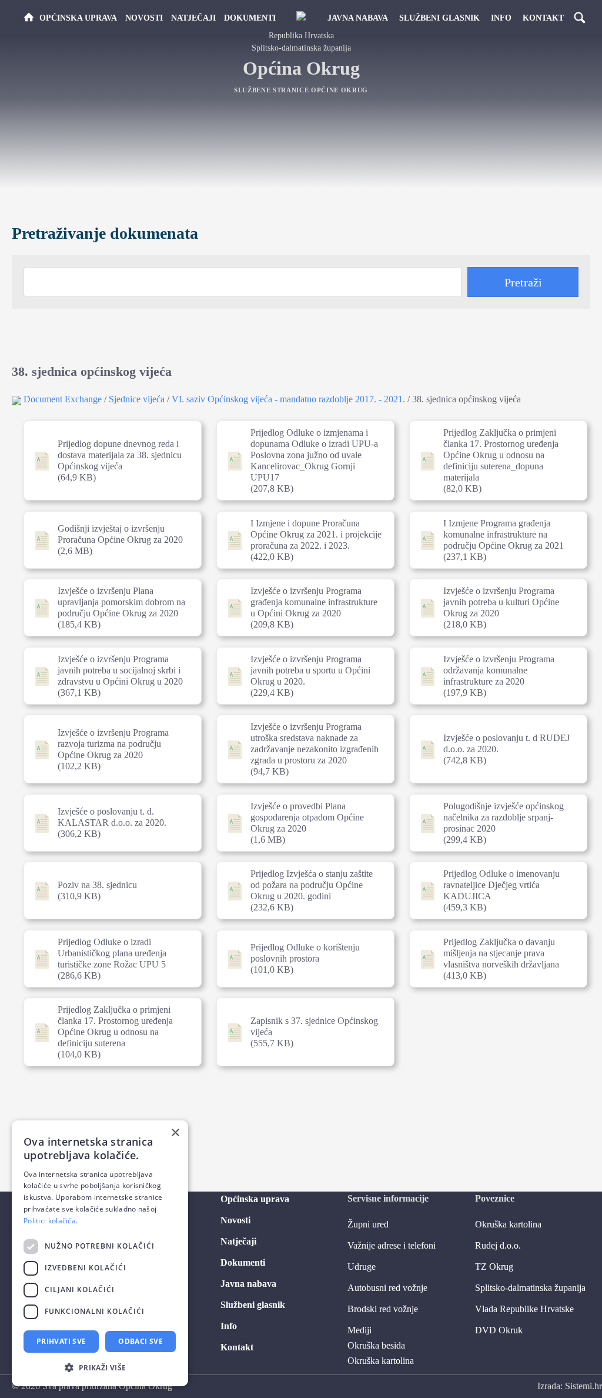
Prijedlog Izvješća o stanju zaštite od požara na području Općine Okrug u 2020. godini (301, 890)
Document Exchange (63, 399)
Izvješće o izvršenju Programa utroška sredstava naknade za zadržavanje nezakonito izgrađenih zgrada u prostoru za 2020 (301, 749)
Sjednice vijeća (137, 399)
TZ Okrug (494, 1267)
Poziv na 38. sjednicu (108, 890)
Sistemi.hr (583, 1386)
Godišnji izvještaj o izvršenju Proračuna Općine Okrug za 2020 (108, 540)
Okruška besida (376, 1345)
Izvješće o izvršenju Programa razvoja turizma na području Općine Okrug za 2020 (108, 749)
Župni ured (368, 1224)
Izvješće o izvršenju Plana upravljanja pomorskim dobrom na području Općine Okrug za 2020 (108, 607)
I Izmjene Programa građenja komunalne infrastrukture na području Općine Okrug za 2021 (493, 540)
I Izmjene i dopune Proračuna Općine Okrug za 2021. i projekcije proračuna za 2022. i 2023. (301, 540)
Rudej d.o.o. (498, 1245)
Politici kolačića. (51, 1221)
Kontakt (543, 18)
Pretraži (523, 282)
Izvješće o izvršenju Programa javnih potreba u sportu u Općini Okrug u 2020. (301, 676)
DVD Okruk (499, 1330)
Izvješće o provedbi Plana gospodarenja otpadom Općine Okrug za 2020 (301, 823)
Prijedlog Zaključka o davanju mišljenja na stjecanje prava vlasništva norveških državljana (493, 958)
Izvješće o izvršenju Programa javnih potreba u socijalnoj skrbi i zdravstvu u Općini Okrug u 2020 (108, 676)
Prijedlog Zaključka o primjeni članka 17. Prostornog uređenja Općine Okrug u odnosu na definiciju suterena (108, 1032)
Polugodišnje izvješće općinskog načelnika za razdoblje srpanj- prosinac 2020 (493, 823)
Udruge (361, 1267)
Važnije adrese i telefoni (391, 1245)
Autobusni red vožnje (387, 1288)
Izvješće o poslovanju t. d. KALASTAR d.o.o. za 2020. (108, 823)
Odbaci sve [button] (140, 1341)
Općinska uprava (78, 18)
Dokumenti (250, 18)
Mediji (359, 1330)
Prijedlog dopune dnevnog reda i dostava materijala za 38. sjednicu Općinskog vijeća (108, 460)
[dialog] (100, 1253)
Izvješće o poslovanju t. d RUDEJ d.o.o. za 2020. (493, 749)
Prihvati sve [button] (61, 1341)
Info (501, 18)
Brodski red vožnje (382, 1309)
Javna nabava (357, 18)
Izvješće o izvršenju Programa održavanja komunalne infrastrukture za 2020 (493, 676)
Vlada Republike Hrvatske (524, 1309)
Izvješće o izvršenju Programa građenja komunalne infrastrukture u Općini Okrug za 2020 (301, 607)
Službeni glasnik (439, 18)
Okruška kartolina (380, 1361)
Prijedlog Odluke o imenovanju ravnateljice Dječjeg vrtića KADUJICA (493, 890)
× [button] (174, 1133)
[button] (100, 1367)
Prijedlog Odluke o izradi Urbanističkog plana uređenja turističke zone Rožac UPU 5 (108, 958)
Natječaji (193, 18)
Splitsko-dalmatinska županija (530, 1288)
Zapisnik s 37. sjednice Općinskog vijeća (301, 1032)
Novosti (144, 18)
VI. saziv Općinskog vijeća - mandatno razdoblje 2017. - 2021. (288, 399)
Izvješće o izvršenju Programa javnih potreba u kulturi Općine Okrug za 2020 (493, 607)
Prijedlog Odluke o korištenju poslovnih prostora (301, 958)
